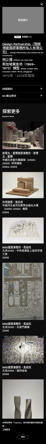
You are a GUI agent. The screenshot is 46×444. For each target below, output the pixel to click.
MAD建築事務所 (11, 247)
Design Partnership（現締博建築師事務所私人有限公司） (22, 48)
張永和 (19, 202)
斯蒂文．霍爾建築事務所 (16, 153)
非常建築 (7, 202)
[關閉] (41, 4)
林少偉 (7, 60)
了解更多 (6, 430)
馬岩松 (27, 247)
